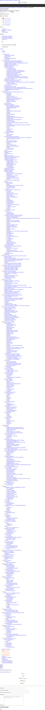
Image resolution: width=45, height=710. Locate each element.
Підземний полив (10, 201)
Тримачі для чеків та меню (12, 350)
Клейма (8, 219)
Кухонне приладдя (8, 379)
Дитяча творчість (8, 502)
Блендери (9, 630)
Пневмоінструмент (8, 171)
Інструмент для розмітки (12, 141)
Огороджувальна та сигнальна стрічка (12, 293)
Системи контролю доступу (12, 480)
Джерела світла (8, 56)
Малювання (9, 504)
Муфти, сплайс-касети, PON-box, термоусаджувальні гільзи (19, 464)
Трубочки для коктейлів (12, 351)
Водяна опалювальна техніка (10, 307)
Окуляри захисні (10, 120)
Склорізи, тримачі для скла (12, 236)
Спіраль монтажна (8, 303)
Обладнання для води (9, 158)
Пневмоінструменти (11, 176)
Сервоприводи (10, 498)
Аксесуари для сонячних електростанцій (15, 70)
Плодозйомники (10, 202)
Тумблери (7, 90)
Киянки (8, 112)
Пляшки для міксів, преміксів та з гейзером (15, 347)
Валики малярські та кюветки (13, 105)
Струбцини (9, 239)
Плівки (8, 147)
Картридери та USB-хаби (12, 435)
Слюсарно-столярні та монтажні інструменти (14, 215)
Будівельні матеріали (9, 132)
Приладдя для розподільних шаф (11, 267)
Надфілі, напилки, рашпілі (12, 226)
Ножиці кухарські (10, 385)
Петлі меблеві (10, 598)
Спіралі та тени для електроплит (11, 316)
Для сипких (9, 375)
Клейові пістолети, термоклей (13, 220)
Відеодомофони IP (10, 471)
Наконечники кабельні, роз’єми (11, 292)
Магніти (8, 115)
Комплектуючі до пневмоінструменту (14, 173)
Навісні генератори (11, 620)
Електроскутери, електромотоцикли (14, 624)
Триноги (8, 640)
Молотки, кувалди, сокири (12, 224)
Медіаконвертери (10, 462)
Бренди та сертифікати (6, 29)
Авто (8, 506)
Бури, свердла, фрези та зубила (13, 138)
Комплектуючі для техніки (12, 193)
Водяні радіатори (8, 309)
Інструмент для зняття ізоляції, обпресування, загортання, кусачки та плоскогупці (23, 218)
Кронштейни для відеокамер (12, 445)
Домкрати (7, 152)
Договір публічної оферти (7, 38)
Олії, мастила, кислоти (11, 144)
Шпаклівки (9, 135)
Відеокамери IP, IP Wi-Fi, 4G (12, 441)
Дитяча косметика (10, 503)
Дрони (8, 508)
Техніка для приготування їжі (11, 628)
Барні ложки (9, 326)
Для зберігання (10, 374)
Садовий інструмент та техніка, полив (12, 189)
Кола (8, 396)
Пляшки (8, 387)
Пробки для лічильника (9, 276)
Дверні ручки (9, 575)
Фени (8, 627)
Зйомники (9, 95)
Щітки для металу (10, 243)
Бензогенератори (8, 103)
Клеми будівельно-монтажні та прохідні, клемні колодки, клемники (18, 287)
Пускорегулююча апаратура (10, 58)
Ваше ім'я (2, 688)
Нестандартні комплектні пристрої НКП (13, 266)
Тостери (8, 633)
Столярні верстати (10, 167)
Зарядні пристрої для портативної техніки (15, 428)
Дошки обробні (8, 366)
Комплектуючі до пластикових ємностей (15, 185)
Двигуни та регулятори (11, 492)
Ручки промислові (10, 567)
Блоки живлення (10, 451)
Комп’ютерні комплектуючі (10, 450)
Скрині (8, 603)
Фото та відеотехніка (9, 483)
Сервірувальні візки (11, 411)
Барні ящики (9, 329)
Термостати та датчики (9, 320)
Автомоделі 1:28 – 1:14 (11, 530)
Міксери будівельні (11, 116)
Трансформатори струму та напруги (12, 89)
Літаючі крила (10, 524)
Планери (9, 525)
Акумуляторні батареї (11, 69)
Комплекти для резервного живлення (14, 74)
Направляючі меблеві (11, 597)
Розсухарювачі (10, 235)
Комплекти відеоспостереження (13, 444)
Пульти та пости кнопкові (12, 84)
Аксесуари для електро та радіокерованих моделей (15, 487)
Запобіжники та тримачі (9, 78)
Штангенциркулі (10, 131)
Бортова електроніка (11, 491)
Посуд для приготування (10, 401)
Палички (9, 421)
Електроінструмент (8, 153)
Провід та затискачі (11, 100)
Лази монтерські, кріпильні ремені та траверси (14, 298)
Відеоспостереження (9, 439)
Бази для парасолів (11, 594)
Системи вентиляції (9, 569)
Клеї (8, 133)
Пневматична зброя (11, 512)
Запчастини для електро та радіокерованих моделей (15, 505)
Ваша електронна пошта (5, 692)
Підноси (8, 344)
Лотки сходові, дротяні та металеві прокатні (13, 260)
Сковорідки (9, 403)
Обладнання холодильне (9, 169)
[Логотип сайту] (22, 3)
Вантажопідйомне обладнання (13, 106)
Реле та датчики (8, 85)
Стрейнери (9, 349)
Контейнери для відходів (12, 583)
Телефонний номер (4, 690)
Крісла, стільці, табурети (12, 602)
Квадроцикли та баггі (11, 616)
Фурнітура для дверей (9, 572)
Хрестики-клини (10, 148)
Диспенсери (7, 360)
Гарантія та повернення (7, 37)
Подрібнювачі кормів (9, 558)
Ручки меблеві (10, 599)
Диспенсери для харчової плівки (13, 364)
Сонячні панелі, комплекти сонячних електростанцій (17, 77)
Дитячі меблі (9, 601)
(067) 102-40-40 (7, 20)
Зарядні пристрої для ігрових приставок (15, 427)
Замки (6, 154)
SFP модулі (9, 458)
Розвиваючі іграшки (9, 542)
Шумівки (9, 391)
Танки (8, 548)
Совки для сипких (10, 388)
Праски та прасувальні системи (13, 587)
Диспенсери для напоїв (11, 362)
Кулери (8, 455)
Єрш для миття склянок (11, 336)
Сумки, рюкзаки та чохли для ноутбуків (15, 432)
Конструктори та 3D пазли (10, 520)
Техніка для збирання (9, 585)
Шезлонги (9, 607)
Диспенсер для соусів (11, 361)
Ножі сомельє (9, 343)
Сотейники (9, 390)
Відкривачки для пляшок (12, 331)
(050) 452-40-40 (7, 18)
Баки (8, 578)
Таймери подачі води (11, 206)
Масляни (9, 223)
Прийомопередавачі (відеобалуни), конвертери (16, 447)
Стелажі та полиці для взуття (13, 604)
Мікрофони (9, 446)
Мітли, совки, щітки (11, 590)
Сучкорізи (9, 205)
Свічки (8, 252)
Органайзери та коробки (12, 250)
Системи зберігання (11, 187)
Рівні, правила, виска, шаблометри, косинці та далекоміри (18, 124)
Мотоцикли (9, 617)
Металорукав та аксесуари (10, 261)
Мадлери (9, 341)
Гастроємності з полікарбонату (13, 359)
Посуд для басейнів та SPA (10, 392)
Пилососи (9, 586)
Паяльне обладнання (9, 170)
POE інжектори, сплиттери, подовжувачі (15, 457)
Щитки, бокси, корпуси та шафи (11, 268)
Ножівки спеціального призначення (14, 119)
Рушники (6, 561)
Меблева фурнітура (8, 596)
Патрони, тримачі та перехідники (11, 275)
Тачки (8, 127)
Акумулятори (9, 489)
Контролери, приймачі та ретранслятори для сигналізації (18, 478)
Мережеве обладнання (9, 456)
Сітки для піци (10, 371)
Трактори (6, 618)
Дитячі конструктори (11, 521)
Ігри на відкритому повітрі (12, 546)
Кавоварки (9, 637)
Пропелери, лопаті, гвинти (12, 496)
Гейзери (8, 334)
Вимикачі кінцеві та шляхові (10, 63)
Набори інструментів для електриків (12, 156)
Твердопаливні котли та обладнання (12, 317)
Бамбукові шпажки (11, 324)
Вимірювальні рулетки (11, 107)
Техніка (8, 207)
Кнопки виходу (10, 476)
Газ (7, 139)
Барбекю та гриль (10, 629)
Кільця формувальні (11, 339)
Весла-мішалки (10, 380)
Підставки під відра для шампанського (14, 345)
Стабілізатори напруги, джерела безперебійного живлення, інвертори (19, 88)
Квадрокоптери (8, 515)
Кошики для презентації (12, 407)
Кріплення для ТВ (10, 482)
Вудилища (9, 642)
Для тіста (9, 376)
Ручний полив (10, 203)
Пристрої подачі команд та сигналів (12, 80)
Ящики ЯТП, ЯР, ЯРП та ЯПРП (11, 269)
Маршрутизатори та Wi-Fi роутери (14, 461)
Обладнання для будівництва (10, 157)
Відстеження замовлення (7, 36)
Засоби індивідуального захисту (11, 296)
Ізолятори (7, 274)
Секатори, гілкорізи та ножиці (13, 204)
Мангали (9, 644)
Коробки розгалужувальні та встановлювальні (14, 289)
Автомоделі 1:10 (10, 529)
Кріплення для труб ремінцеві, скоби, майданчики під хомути (17, 258)
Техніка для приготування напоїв (11, 634)
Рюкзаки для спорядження (10, 300)
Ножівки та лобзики (11, 228)
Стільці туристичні (11, 647)
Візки (8, 108)
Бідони (8, 184)
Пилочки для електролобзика (13, 146)
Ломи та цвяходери (11, 114)
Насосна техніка (8, 556)
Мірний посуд (10, 342)
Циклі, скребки (10, 241)
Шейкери (9, 352)
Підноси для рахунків (11, 408)
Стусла (8, 126)
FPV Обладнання (10, 488)
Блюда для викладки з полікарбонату (14, 356)
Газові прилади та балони (10, 310)
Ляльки (6, 526)
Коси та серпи (10, 194)
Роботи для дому (10, 588)
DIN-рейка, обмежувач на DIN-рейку (12, 280)
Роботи (6, 540)
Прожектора (7, 57)
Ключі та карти (10, 475)
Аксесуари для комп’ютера (10, 433)
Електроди (7, 553)
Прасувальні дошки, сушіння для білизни (15, 251)
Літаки (8, 510)
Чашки (8, 400)
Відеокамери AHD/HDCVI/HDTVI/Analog (15, 440)
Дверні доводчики (10, 573)
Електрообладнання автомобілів (11, 621)
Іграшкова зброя (8, 511)
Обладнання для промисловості (11, 159)
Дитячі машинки (10, 532)
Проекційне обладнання (9, 465)
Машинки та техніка (11, 539)
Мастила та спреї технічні (12, 97)
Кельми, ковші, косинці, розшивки (14, 110)
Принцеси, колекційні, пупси (13, 527)
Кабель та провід (8, 256)
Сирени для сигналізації (12, 479)
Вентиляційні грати (11, 570)
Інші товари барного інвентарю (13, 337)
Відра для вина (10, 332)
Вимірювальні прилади (9, 66)
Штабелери (7, 254)
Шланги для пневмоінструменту (13, 180)
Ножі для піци (10, 386)
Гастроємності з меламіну (12, 357)
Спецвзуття (7, 301)
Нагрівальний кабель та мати (10, 315)
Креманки (9, 397)
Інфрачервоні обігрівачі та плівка (11, 311)
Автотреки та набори (11, 538)
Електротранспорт (8, 623)
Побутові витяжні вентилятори (13, 571)
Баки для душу (10, 183)
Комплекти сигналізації (11, 477)
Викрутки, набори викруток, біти (13, 216)
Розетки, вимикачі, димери (10, 277)
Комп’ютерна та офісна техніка (11, 448)
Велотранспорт (8, 613)
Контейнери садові (11, 186)
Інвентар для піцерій (9, 368)
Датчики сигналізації (11, 473)
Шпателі (8, 130)
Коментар (2, 705)
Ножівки (9, 199)
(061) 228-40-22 (7, 24)
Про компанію (5, 32)
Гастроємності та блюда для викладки (12, 353)
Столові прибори (8, 417)
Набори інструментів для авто (13, 99)
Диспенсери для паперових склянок (14, 363)
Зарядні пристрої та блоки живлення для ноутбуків (17, 449)
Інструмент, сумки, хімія (12, 494)
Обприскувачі (10, 200)
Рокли (6, 181)
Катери (8, 509)
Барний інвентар (8, 323)
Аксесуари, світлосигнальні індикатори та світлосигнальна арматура (21, 82)
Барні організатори (11, 327)
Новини (4, 31)
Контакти (4, 28)
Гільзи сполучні (8, 284)
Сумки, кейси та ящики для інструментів (13, 245)
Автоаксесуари (8, 92)
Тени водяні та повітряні (10, 318)
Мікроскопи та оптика (9, 155)
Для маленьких (10, 543)
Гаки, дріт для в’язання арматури (11, 283)
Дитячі (8, 501)
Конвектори (7, 313)
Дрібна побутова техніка (9, 626)
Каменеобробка (10, 163)
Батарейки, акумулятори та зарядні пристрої (16, 71)
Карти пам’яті (10, 430)
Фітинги (8, 178)
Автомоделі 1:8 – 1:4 (11, 531)
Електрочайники (10, 636)
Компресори (9, 174)
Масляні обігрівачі (8, 314)
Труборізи (9, 240)
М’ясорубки (9, 631)
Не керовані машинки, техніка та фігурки (13, 537)
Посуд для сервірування (12, 410)
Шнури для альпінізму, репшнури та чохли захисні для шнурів (17, 305)
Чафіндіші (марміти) (11, 404)
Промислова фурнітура (9, 564)
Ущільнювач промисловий (12, 568)
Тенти (8, 188)
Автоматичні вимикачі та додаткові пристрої (14, 61)
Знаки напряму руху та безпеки (11, 286)
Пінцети (8, 230)
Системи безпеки (19, 7)
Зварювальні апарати (9, 554)
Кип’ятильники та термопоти (11, 312)
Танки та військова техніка (10, 547)
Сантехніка (7, 210)
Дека (8, 402)
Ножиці (8, 142)
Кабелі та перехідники (11, 429)
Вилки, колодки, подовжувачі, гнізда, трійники (14, 272)
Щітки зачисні (10, 149)
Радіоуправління (10, 497)
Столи (8, 605)
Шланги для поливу (11, 209)
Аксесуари (9, 93)
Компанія (2, 694)
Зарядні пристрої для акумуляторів (14, 72)
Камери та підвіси (10, 495)
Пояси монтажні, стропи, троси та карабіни (13, 299)
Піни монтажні (10, 134)
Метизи (6, 262)
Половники (9, 422)
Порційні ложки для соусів (12, 370)
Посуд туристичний (9, 639)
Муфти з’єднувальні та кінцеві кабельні (13, 291)
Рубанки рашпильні (11, 125)
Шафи (8, 606)
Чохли (8, 102)
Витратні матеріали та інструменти (12, 136)
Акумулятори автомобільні (12, 622)
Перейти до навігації (4, 0)
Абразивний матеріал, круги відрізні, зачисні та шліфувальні (19, 137)
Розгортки (9, 234)
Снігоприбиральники (9, 244)
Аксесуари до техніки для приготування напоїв (16, 635)
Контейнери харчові (9, 373)
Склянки (9, 398)
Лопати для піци (10, 369)
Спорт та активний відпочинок (11, 545)
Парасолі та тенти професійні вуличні (12, 593)
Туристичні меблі (8, 646)
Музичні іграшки (8, 533)
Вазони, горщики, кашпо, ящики (11, 610)
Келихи (8, 395)
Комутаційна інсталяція (9, 288)
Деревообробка (10, 160)
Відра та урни (10, 582)
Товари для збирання (9, 589)
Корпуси (8, 454)
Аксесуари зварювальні (9, 552)
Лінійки (8, 113)
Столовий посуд (8, 412)
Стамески (9, 237)
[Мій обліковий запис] (26, 5)
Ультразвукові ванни (9, 253)
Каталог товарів (6, 7)
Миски (8, 414)
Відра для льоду (10, 333)
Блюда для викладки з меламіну (13, 354)
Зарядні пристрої (10, 493)
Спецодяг (7, 302)
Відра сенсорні (10, 581)
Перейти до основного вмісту (14, 0)
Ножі (8, 198)
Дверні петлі (9, 574)
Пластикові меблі (8, 600)
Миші (8, 438)
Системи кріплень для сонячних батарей (13, 263)
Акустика (9, 535)
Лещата (8, 222)
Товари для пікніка (8, 643)
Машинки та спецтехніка (10, 528)
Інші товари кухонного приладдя (13, 383)
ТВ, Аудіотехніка (8, 481)
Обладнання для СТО (9, 168)
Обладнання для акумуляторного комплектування (17, 76)
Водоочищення (10, 213)
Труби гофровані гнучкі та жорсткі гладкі (13, 264)
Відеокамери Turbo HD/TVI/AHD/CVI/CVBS (16, 442)
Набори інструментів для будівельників (15, 117)
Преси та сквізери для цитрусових (14, 348)
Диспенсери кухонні (11, 365)
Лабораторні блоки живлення (13, 75)
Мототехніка (7, 615)
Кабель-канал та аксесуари (10, 257)
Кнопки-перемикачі (11, 83)
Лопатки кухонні (10, 384)
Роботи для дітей (10, 541)
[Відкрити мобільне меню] (18, 5)
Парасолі (9, 595)
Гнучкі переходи (10, 472)
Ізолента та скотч (8, 297)
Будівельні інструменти (9, 104)
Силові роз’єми (8, 278)
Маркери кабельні (8, 290)
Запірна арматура (10, 214)
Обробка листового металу (12, 161)
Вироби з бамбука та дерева (12, 330)
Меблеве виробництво (11, 164)
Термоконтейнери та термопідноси (14, 377)
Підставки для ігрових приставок (13, 431)
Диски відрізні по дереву (12, 140)
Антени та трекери (11, 490)
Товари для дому (8, 247)
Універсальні (9, 378)
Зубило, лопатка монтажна (12, 217)
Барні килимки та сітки (11, 325)
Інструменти (9, 536)
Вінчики (8, 381)
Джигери (9, 335)
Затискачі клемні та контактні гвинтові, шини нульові (15, 285)
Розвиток (9, 544)
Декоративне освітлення (9, 55)
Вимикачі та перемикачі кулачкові (11, 65)
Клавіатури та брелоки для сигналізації (15, 474)
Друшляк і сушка (10, 382)
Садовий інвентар (8, 182)
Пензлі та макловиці (11, 121)
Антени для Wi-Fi (10, 459)
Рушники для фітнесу (11, 562)
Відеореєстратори (10, 443)
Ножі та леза (9, 143)
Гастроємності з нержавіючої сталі (14, 358)
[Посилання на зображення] (6, 42)
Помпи (6, 559)
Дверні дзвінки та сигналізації (11, 273)
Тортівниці (9, 416)
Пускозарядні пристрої (11, 101)
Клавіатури (9, 437)
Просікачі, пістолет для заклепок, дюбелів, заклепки (17, 231)
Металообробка (10, 165)
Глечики (8, 394)
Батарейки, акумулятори (12, 468)
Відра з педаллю (10, 580)
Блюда (8, 413)
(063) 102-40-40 (7, 22)
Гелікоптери (7, 499)
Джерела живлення (8, 67)
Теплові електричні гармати (10, 319)
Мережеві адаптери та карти (12, 463)
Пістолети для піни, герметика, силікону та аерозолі (17, 122)
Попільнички (9, 409)
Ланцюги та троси (10, 96)
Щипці (8, 424)
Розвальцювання (10, 233)
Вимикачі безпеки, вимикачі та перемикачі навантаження (16, 62)
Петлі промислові (10, 565)
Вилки (8, 418)
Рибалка (6, 641)
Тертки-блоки (10, 129)
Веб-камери (9, 434)
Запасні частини (10, 172)
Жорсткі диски (10, 452)
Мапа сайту (4, 39)
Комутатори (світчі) (11, 460)
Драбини (9, 109)
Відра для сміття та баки (9, 577)
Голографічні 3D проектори (12, 466)
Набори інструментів (11, 225)
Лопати (8, 249)
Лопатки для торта (10, 420)
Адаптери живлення (11, 68)
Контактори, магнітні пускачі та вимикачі (13, 79)
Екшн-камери (9, 484)
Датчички (9, 191)
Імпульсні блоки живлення (12, 73)
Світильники (7, 59)
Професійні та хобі (10, 519)
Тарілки (8, 415)
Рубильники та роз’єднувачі (10, 86)
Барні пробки (9, 328)
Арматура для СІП (8, 281)
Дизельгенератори (8, 151)
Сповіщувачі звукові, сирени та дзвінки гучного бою (15, 87)
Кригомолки (9, 340)
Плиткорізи (9, 123)
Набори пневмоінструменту (12, 175)
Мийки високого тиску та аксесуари (14, 98)
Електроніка (13, 7)
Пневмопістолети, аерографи (13, 177)
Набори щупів (10, 118)
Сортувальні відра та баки (12, 584)
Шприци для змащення (11, 242)
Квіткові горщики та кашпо (12, 611)
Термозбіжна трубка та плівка (11, 304)
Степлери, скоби (10, 238)
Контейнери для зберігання (12, 248)
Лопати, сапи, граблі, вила (12, 197)
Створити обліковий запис (5, 672)
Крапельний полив (11, 195)
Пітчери (8, 346)
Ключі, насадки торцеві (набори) (13, 221)
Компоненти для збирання (12, 518)
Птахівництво (10, 166)
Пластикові (9, 367)
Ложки (8, 419)
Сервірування (7, 405)
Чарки (8, 399)
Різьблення (9, 232)
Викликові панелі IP (11, 469)
